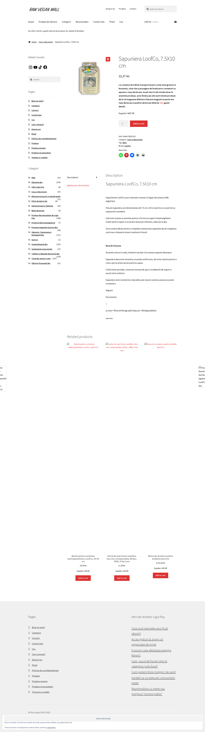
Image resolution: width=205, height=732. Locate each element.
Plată (112, 21)
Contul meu (98, 21)
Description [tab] (72, 177)
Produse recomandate (41, 153)
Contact (133, 9)
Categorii (66, 21)
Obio (124, 142)
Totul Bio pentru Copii (41, 258)
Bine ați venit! (38, 101)
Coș (121, 21)
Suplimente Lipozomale (42, 249)
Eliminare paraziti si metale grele (46, 196)
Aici (162, 102)
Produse (122, 9)
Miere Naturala (38, 210)
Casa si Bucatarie (46, 42)
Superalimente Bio (40, 244)
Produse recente (39, 148)
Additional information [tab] (78, 185)
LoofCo (127, 146)
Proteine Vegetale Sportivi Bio (45, 227)
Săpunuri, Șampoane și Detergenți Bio (41, 233)
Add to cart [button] (83, 578)
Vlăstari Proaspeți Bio (41, 263)
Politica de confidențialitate (44, 138)
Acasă (31, 21)
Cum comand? (38, 124)
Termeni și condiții (40, 157)
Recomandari (82, 21)
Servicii (35, 239)
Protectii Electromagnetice (43, 222)
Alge (33, 177)
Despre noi (110, 9)
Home (34, 42)
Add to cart (138, 123)
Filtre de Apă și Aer (39, 201)
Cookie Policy (51, 727)
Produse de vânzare (48, 21)
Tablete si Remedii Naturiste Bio (46, 254)
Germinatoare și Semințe (42, 206)
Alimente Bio (37, 182)
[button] (108, 59)
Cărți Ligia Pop (38, 187)
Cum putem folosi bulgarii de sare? (154, 672)
